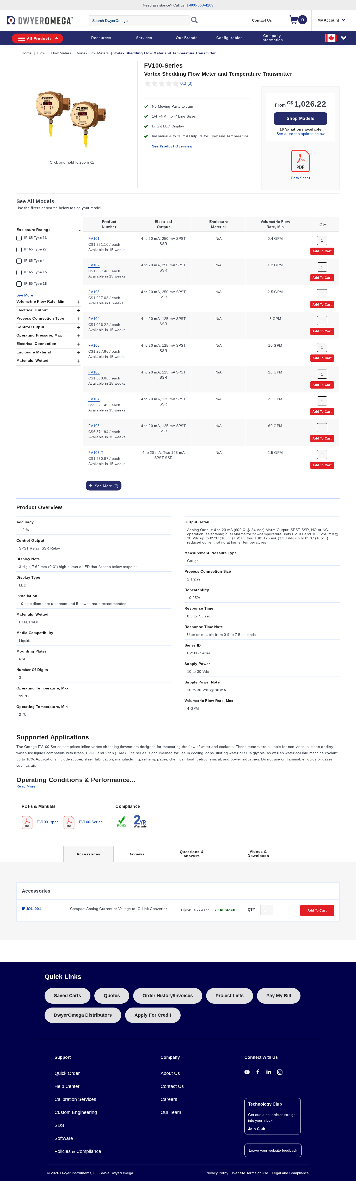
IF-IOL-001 (31, 909)
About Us (170, 1073)
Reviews (136, 854)
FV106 (94, 372)
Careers (169, 1099)
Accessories (88, 857)
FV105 (94, 345)
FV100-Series (90, 822)
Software (63, 1138)
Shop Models (301, 118)
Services (144, 38)
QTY (251, 910)
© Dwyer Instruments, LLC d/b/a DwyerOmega (90, 1173)
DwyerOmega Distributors (83, 1015)
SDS (59, 1125)
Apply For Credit (152, 1015)
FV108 (94, 426)
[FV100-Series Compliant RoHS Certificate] (121, 821)
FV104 (94, 319)
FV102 (94, 265)
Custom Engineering (75, 1112)
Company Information (272, 38)
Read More (26, 786)
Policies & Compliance (77, 1151)
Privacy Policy (217, 1173)
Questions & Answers (192, 854)
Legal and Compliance (290, 1173)
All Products (39, 38)
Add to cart (322, 251)
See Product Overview (172, 146)
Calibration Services (75, 1099)
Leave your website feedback (273, 1150)
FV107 (94, 399)
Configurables (229, 38)
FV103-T (95, 452)
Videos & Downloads (258, 853)
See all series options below (300, 134)
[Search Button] (194, 20)
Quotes (112, 995)
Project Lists (230, 995)
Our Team (171, 1112)
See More (24, 295)
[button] (336, 37)
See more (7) (105, 486)
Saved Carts (67, 995)
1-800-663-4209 (200, 5)
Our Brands (187, 38)
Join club (256, 1129)
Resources (101, 38)
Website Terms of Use (250, 1173)
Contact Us (262, 20)
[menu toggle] (22, 37)
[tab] (63, 816)
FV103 (94, 292)
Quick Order (67, 1073)
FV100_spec (47, 822)
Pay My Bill (278, 995)
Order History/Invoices (168, 995)
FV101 (94, 238)
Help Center (66, 1086)
